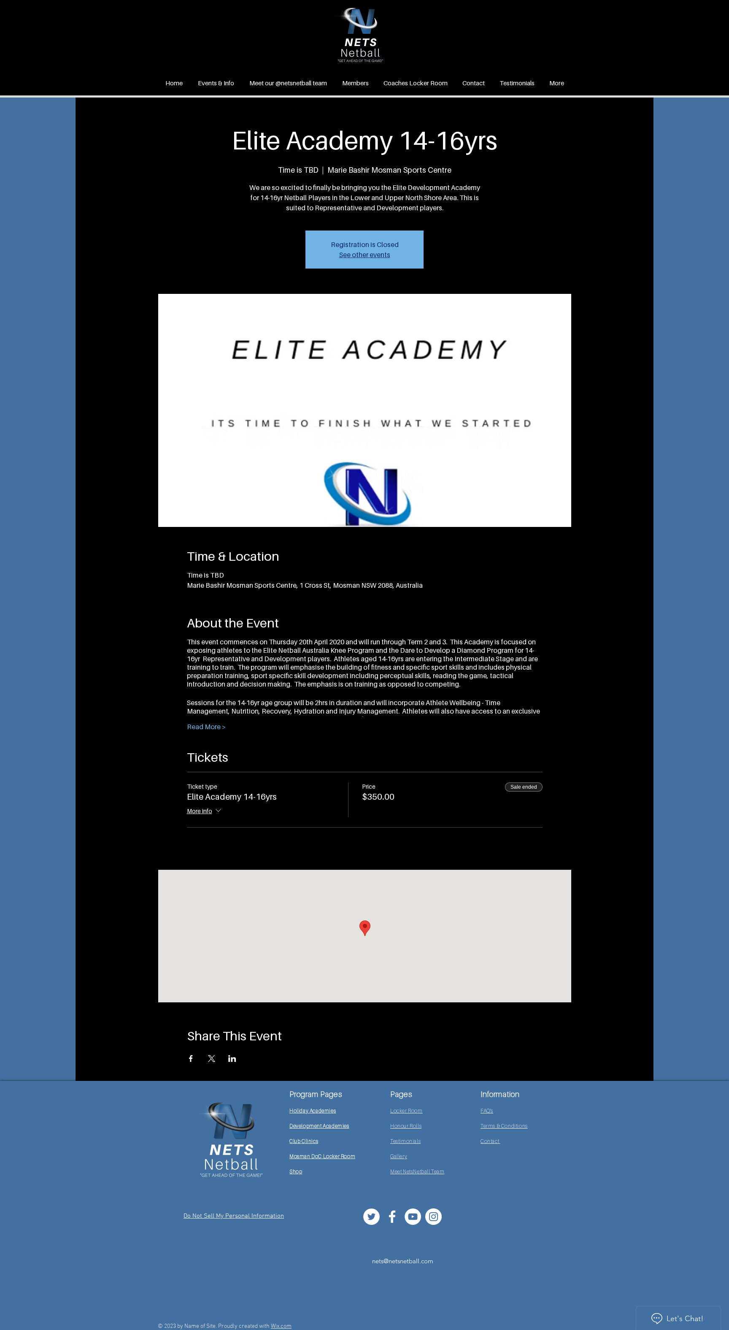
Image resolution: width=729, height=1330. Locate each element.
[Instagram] (433, 1216)
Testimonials (405, 1141)
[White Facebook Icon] (392, 1216)
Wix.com (281, 1326)
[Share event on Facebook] (191, 1058)
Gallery (398, 1156)
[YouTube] (413, 1216)
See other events (364, 254)
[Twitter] (371, 1216)
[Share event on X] (212, 1058)
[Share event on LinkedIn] (232, 1058)
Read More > (206, 726)
